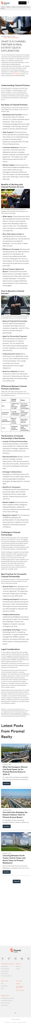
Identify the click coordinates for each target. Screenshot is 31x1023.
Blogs (8, 7)
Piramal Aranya (4, 966)
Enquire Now (22, 2)
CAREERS (18, 983)
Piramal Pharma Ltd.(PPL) (7, 1000)
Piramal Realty (17, 73)
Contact (18, 968)
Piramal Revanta (5, 973)
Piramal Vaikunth (5, 971)
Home (3, 7)
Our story (18, 966)
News (2, 983)
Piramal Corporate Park (6, 975)
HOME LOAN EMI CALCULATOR (19, 987)
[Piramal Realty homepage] (5, 3)
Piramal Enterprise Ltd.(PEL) (7, 998)
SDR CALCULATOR (20, 990)
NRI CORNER (19, 981)
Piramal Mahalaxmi (5, 968)
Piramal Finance (4, 1005)
